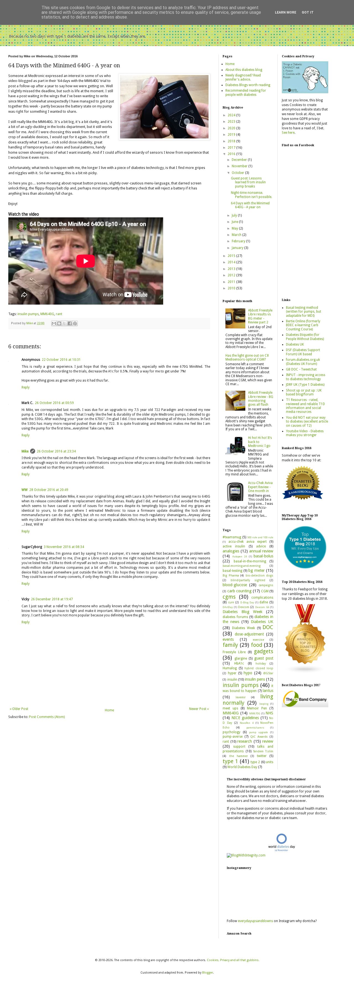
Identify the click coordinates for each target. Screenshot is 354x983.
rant (59, 314)
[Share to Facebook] (69, 323)
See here (288, 133)
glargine (241, 658)
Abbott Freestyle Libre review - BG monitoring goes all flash (260, 398)
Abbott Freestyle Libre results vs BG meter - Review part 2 (260, 316)
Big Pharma (231, 575)
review (267, 741)
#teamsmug (232, 537)
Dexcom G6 (262, 607)
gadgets (263, 651)
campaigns (266, 585)
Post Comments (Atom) (47, 717)
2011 (232, 282)
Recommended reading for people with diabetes (245, 92)
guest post (263, 658)
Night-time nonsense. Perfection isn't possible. (251, 195)
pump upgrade (258, 732)
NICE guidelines (245, 718)
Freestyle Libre (234, 652)
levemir (241, 697)
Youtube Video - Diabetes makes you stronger (305, 433)
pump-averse (233, 736)
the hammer (238, 756)
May (235, 228)
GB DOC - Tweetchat (301, 369)
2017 (232, 148)
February (239, 241)
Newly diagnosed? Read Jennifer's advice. (243, 77)
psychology (231, 732)
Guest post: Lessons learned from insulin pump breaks (248, 182)
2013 (232, 269)
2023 (232, 121)
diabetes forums (235, 617)
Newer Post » (199, 709)
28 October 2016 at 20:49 (48, 490)
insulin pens (255, 679)
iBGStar (268, 673)
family (230, 645)
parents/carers (255, 727)
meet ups (230, 708)
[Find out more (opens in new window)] (305, 706)
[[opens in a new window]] (305, 569)
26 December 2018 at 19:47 (52, 599)
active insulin (234, 546)
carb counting (239, 591)
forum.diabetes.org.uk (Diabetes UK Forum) (303, 362)
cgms (229, 597)
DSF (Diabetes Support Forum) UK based (303, 352)
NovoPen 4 (247, 722)
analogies (231, 551)
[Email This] (54, 323)
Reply (26, 387)
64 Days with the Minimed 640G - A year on (250, 205)
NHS (269, 713)
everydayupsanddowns (255, 921)
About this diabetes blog (243, 70)
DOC (267, 627)
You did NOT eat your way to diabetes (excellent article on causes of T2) (307, 422)
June (235, 222)
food (256, 645)
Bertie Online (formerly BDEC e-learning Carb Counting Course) (303, 325)
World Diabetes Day (242, 767)
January (238, 248)
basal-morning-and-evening (242, 566)
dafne (263, 602)
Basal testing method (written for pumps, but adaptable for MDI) (303, 312)
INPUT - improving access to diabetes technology (305, 377)
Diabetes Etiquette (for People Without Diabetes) (305, 337)
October (238, 173)
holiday (261, 663)
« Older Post (19, 709)
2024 (232, 115)
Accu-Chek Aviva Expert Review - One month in (260, 487)
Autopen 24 (239, 556)
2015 (232, 256)
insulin (232, 679)
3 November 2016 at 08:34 (64, 547)
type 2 (255, 762)
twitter (262, 756)
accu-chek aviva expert (247, 542)
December (240, 160)
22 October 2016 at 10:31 (61, 360)
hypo (248, 673)
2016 (232, 154)
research (244, 741)
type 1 (230, 761)
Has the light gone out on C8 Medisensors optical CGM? (247, 357)
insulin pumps (28, 314)
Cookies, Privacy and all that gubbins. (233, 960)
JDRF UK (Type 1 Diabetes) (305, 385)
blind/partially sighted (248, 580)
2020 (232, 128)
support (239, 746)
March (237, 235)
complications (262, 597)
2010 (232, 288)
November (240, 166)
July (235, 215)
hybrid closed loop (258, 668)
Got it (308, 12)
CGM (265, 591)
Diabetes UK (262, 621)
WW (25, 490)
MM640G (47, 314)
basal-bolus (263, 556)
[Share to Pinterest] (75, 323)
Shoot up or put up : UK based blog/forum (304, 392)
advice (261, 546)
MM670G (254, 713)
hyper (232, 673)
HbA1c (239, 663)
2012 (232, 275)
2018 (232, 141)
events (228, 639)
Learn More (285, 12)
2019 (232, 135)
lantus (268, 690)
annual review (261, 551)
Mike (25, 451)
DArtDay (228, 607)
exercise (258, 640)
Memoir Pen (257, 708)
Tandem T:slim (263, 751)
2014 (232, 262)
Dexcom (243, 607)
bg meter (256, 570)
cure (231, 602)
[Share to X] (64, 323)
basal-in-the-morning (250, 561)
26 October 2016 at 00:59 (54, 403)
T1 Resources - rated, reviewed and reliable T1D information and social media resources (305, 406)
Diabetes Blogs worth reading (247, 85)
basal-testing (232, 571)
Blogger (207, 972)
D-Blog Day (247, 602)
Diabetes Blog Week (242, 611)
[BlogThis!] (59, 323)
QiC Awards (259, 736)
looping (263, 703)
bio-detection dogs (259, 575)
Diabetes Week (243, 628)
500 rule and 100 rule (260, 537)
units (269, 762)
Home (109, 710)
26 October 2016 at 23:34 (56, 451)
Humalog (230, 668)
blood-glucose (235, 585)
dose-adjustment (249, 634)
